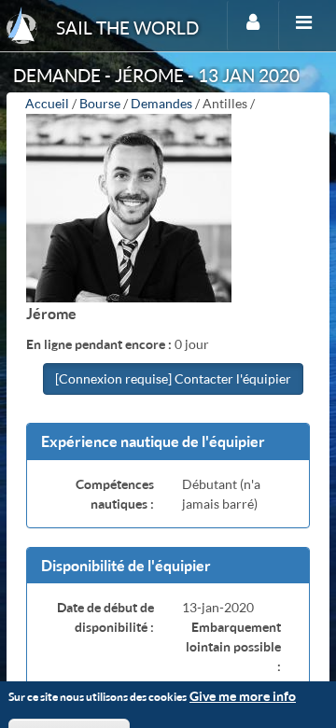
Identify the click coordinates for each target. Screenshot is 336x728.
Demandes (161, 103)
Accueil (47, 103)
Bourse (99, 103)
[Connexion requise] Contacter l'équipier (173, 378)
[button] (168, 442)
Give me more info (242, 696)
